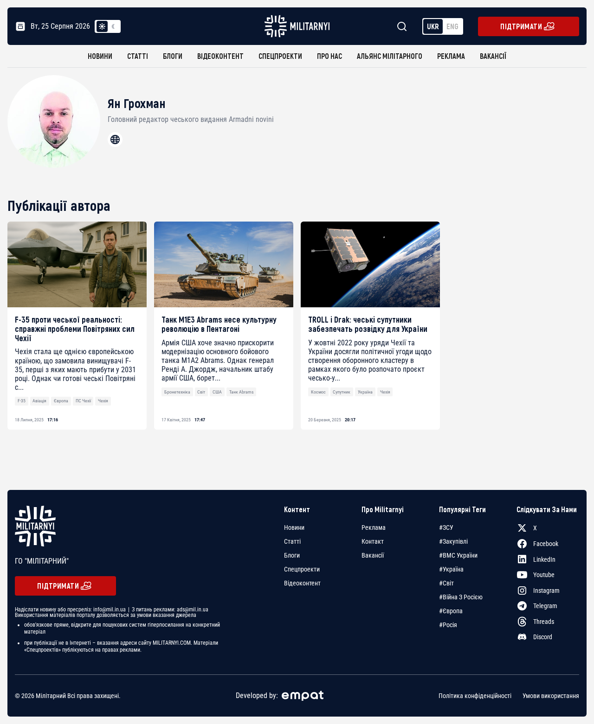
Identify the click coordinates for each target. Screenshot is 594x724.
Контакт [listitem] (373, 541)
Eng (452, 26)
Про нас (329, 55)
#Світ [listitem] (446, 583)
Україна (365, 391)
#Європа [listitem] (451, 611)
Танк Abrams (241, 391)
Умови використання (551, 695)
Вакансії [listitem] (373, 555)
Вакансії (493, 55)
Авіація (39, 400)
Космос (318, 391)
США (217, 391)
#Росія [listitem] (448, 625)
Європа (61, 400)
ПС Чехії (83, 400)
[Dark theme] (113, 26)
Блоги (172, 55)
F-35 (22, 400)
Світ (201, 391)
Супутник (341, 391)
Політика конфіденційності (475, 695)
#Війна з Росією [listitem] (461, 597)
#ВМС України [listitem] (458, 555)
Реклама (451, 55)
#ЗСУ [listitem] (446, 527)
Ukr (433, 26)
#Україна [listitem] (451, 569)
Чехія (103, 400)
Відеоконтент (220, 55)
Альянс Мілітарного (389, 55)
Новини (100, 55)
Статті (137, 55)
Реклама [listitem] (374, 527)
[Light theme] (102, 26)
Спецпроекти (280, 55)
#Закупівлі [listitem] (453, 541)
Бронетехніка (177, 391)
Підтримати (521, 26)
